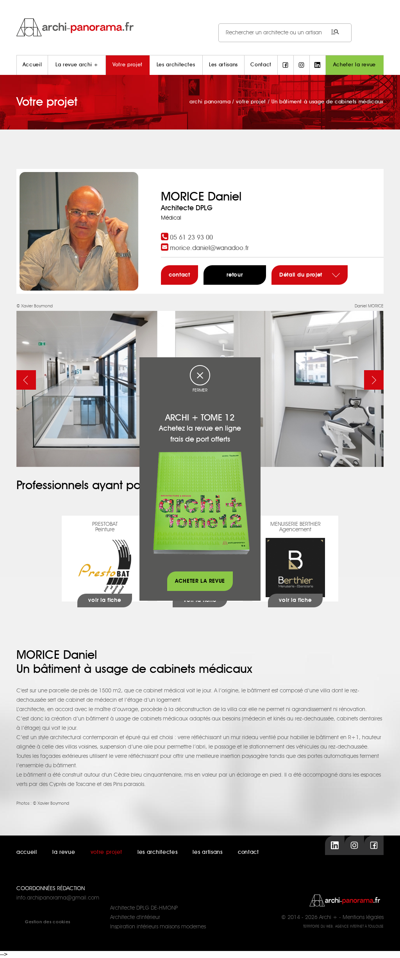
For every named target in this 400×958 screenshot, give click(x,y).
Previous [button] (26, 380)
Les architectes (176, 64)
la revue (63, 852)
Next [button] (374, 380)
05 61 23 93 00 (191, 237)
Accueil (32, 64)
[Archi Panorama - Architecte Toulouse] (200, 27)
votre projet (106, 852)
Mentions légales (363, 917)
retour (235, 275)
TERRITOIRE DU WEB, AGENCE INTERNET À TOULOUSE (343, 926)
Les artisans (223, 64)
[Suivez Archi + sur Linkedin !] (317, 65)
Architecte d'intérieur (135, 917)
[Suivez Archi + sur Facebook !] (285, 65)
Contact (260, 64)
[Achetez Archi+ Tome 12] (201, 503)
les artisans (207, 852)
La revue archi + (76, 64)
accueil (26, 852)
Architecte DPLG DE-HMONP (144, 908)
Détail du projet (301, 275)
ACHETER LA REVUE (200, 581)
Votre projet (127, 64)
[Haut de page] (386, 944)
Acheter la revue (354, 64)
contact (179, 275)
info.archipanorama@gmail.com (57, 898)
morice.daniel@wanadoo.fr (209, 248)
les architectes (158, 852)
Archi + (328, 917)
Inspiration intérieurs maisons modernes (158, 927)
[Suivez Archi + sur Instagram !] (301, 65)
